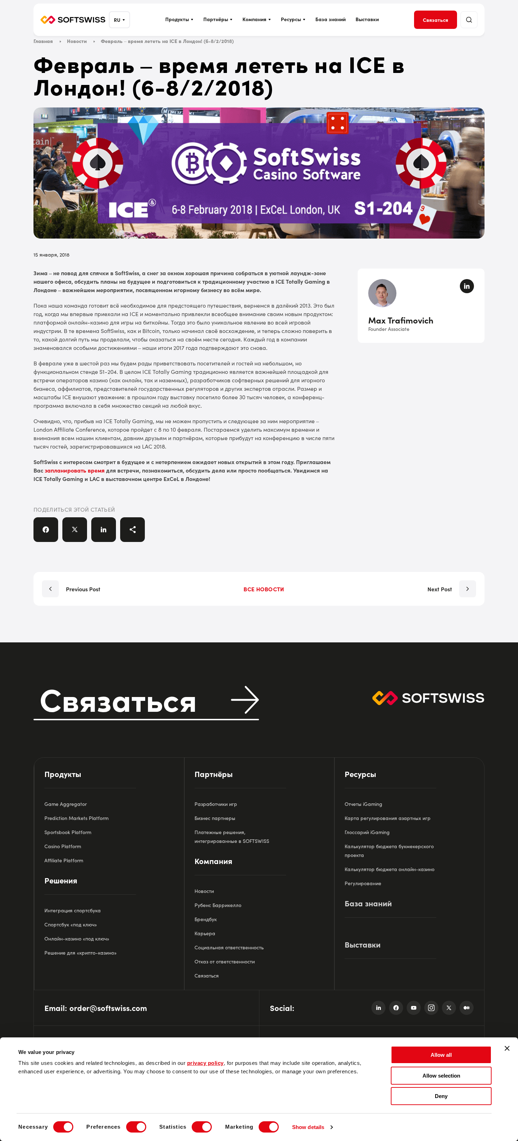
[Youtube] (414, 1008)
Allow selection (441, 1076)
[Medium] (467, 1008)
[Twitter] (449, 1008)
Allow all (441, 1055)
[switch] (136, 1127)
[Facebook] (396, 1008)
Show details (308, 1127)
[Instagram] (431, 1008)
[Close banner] (507, 1048)
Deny (441, 1096)
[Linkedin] (378, 1008)
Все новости (263, 589)
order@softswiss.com (108, 1007)
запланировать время (75, 470)
